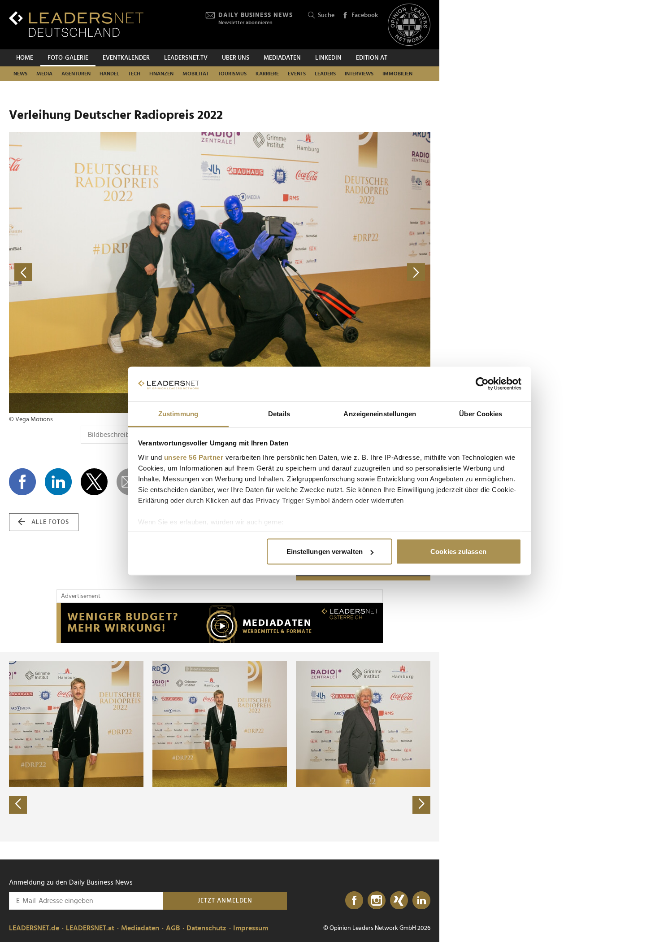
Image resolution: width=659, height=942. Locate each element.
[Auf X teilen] (94, 481)
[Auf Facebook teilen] (22, 481)
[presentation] (18, 805)
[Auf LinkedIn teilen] (58, 481)
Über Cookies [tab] (480, 413)
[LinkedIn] (421, 901)
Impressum (250, 928)
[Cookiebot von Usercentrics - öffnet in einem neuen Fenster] (482, 384)
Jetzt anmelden (225, 901)
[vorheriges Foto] (114, 272)
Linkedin (328, 58)
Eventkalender (126, 58)
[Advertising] (219, 623)
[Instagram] (377, 901)
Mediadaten (282, 58)
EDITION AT (371, 58)
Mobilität (195, 73)
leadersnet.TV (186, 58)
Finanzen (161, 73)
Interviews (359, 73)
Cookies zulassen (458, 551)
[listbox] (219, 747)
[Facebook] (354, 901)
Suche (326, 15)
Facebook (364, 15)
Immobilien (397, 73)
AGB (173, 928)
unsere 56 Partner (194, 457)
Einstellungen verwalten (324, 551)
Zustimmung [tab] (178, 413)
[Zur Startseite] (76, 24)
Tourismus (232, 73)
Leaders (325, 73)
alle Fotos (50, 522)
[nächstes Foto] (325, 272)
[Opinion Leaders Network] (409, 25)
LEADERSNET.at (90, 928)
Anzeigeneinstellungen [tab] (379, 413)
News (20, 73)
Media (44, 73)
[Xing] (399, 901)
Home (24, 58)
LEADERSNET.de (34, 928)
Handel (109, 73)
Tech (134, 73)
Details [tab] (279, 413)
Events (297, 73)
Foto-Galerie (68, 58)
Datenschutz (206, 928)
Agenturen (76, 73)
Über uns (235, 58)
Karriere (267, 73)
